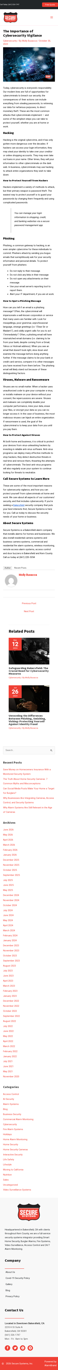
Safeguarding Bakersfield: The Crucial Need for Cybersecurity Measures (29, 670)
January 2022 (10, 1056)
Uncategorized (10, 1184)
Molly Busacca (28, 574)
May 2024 (8, 920)
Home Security (10, 1144)
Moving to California (13, 1169)
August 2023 (9, 965)
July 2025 (8, 880)
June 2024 (8, 915)
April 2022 (8, 1041)
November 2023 (11, 950)
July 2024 (8, 910)
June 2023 (8, 975)
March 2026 (9, 844)
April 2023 (8, 980)
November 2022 (11, 1006)
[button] (50, 4)
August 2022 (9, 1021)
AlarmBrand (50, 1365)
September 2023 (11, 960)
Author (8, 568)
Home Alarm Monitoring (15, 1139)
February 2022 (10, 1051)
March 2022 (9, 1046)
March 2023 (9, 985)
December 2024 (11, 895)
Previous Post (29, 603)
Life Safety (8, 1159)
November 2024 (11, 900)
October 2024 (10, 905)
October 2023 (10, 955)
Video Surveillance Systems (17, 1189)
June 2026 (8, 829)
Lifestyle (7, 1164)
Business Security (12, 1114)
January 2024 (10, 940)
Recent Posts (20, 568)
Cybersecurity (10, 40)
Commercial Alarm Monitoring (18, 1119)
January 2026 (10, 854)
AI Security (8, 1099)
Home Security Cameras (15, 1149)
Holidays (7, 1134)
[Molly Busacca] (11, 580)
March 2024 (9, 930)
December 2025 (11, 860)
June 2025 (8, 885)
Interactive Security (13, 1154)
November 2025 (11, 865)
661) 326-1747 (14, 4)
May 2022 (8, 1036)
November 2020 (11, 1076)
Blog (5, 1109)
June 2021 (8, 1066)
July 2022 (8, 1026)
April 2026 (8, 839)
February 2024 (10, 935)
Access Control (11, 1094)
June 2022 (8, 1031)
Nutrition (7, 1174)
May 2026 (8, 834)
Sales (6, 1179)
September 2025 (11, 875)
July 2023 (8, 970)
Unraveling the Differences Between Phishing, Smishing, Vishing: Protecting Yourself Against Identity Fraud (27, 720)
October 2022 (10, 1011)
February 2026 (10, 850)
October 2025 (10, 870)
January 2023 (10, 996)
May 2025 (8, 890)
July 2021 (8, 1061)
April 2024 (8, 925)
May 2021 (8, 1071)
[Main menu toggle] (51, 17)
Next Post (29, 611)
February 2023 (10, 991)
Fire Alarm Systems (13, 1129)
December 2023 (11, 945)
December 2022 (11, 1001)
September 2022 (11, 1016)
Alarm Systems (11, 1104)
